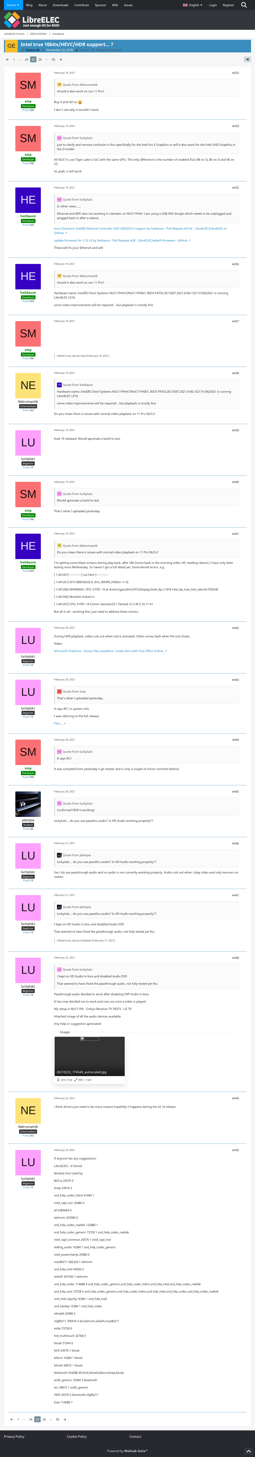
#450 (235, 1150)
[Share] (247, 59)
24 (26, 59)
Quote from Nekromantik (80, 85)
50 (53, 59)
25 (33, 59)
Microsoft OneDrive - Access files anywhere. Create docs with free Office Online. (109, 651)
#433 (235, 73)
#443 (235, 680)
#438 (235, 373)
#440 (235, 482)
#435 (235, 187)
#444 (235, 740)
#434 (235, 126)
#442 (235, 628)
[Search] (244, 5)
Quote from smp (74, 691)
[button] (193, 5)
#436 (235, 264)
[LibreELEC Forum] (127, 20)
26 (40, 59)
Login (213, 5)
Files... (58, 723)
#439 (235, 430)
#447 (235, 895)
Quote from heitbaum (78, 385)
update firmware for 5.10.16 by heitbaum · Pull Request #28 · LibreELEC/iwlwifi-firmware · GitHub (120, 240)
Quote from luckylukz (77, 138)
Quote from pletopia (77, 855)
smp (83, 355)
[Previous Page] (7, 59)
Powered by (127, 1451)
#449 (235, 1098)
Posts (26, 110)
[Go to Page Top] (248, 1451)
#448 (235, 958)
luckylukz (85, 940)
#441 (235, 534)
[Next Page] (60, 59)
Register (228, 5)
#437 (235, 321)
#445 (235, 791)
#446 (235, 843)
